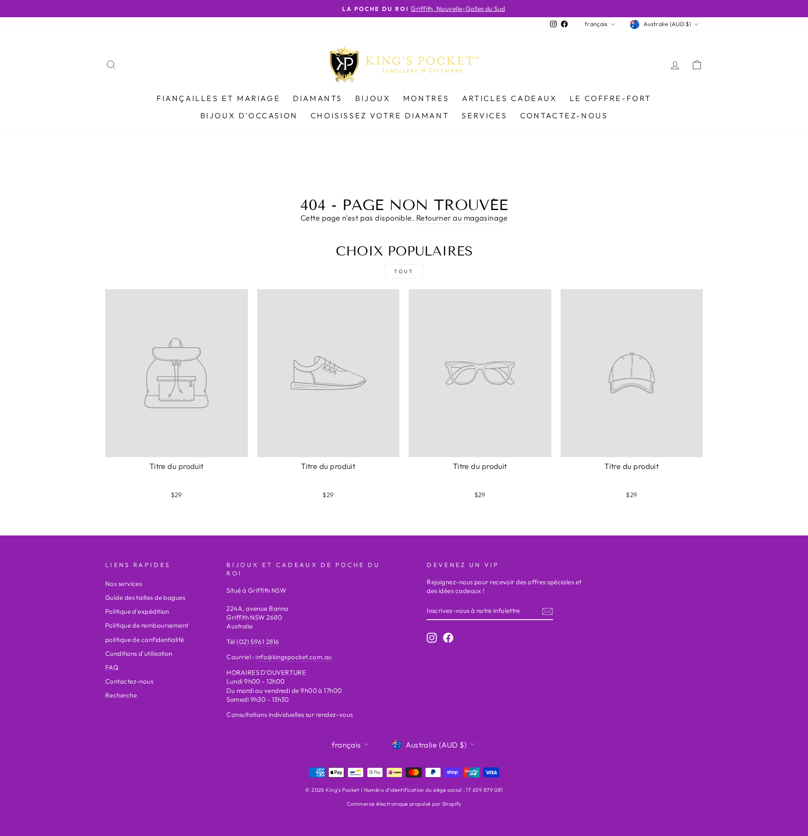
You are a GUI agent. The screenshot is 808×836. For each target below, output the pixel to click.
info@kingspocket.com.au (293, 657)
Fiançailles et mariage (218, 98)
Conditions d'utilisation (139, 654)
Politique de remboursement (147, 625)
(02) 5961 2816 (258, 642)
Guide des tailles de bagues (145, 598)
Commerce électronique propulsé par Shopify (404, 803)
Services (485, 115)
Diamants (318, 98)
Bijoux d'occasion (249, 115)
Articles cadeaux (509, 98)
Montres (426, 98)
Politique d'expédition (137, 611)
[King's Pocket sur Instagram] (432, 638)
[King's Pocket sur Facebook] (448, 638)
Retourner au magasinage (462, 218)
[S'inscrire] (547, 611)
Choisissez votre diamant (380, 115)
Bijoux (373, 98)
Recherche (121, 695)
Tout (404, 271)
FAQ (111, 667)
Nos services (123, 584)
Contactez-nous (564, 115)
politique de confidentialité (144, 640)
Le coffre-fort (610, 98)
